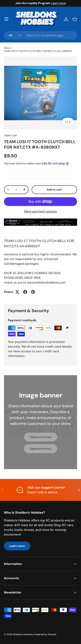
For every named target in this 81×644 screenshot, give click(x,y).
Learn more (58, 3)
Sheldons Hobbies (23, 634)
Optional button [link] (41, 437)
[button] (74, 19)
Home (7, 48)
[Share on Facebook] (25, 292)
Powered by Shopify (45, 634)
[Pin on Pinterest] (33, 292)
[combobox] (40, 35)
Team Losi (10, 135)
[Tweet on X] (17, 292)
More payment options (40, 211)
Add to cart (54, 189)
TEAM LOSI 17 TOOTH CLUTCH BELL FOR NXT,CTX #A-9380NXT (38, 51)
